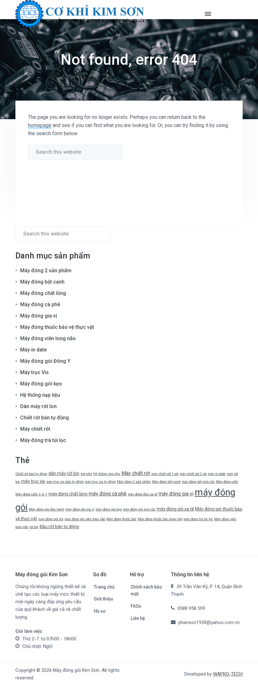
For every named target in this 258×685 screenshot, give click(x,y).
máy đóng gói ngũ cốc (139, 509)
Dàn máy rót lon (38, 406)
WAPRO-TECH (228, 674)
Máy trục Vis (34, 372)
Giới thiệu (103, 598)
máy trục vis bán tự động (65, 482)
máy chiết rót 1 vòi (164, 474)
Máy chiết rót (35, 429)
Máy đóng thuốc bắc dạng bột (160, 519)
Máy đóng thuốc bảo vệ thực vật (57, 327)
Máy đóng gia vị (38, 316)
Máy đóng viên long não (48, 338)
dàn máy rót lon (63, 473)
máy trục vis (33, 481)
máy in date (217, 474)
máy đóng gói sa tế (175, 508)
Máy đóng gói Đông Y (45, 361)
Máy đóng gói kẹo (41, 384)
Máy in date (33, 350)
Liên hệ (138, 618)
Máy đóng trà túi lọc (43, 440)
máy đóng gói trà (50, 519)
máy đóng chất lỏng (67, 493)
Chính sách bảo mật (146, 590)
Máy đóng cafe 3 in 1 (31, 494)
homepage (39, 125)
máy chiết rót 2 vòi (193, 474)
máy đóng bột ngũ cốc (198, 482)
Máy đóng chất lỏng (43, 293)
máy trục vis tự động (100, 482)
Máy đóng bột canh (42, 282)
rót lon (33, 527)
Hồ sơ (99, 611)
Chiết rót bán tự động (44, 418)
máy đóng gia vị (176, 494)
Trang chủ (104, 586)
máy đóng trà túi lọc (198, 519)
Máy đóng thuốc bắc (121, 519)
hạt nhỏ (86, 474)
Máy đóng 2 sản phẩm (45, 270)
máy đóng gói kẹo (109, 509)
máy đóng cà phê (107, 494)
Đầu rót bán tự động (59, 526)
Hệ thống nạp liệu (40, 395)
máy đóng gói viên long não (84, 519)
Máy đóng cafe (227, 482)
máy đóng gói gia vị (79, 509)
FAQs (136, 606)
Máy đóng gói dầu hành (46, 509)
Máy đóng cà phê (40, 304)
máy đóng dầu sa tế (142, 494)
